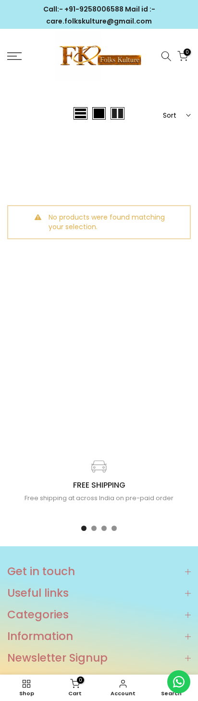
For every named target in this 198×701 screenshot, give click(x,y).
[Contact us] (178, 681)
